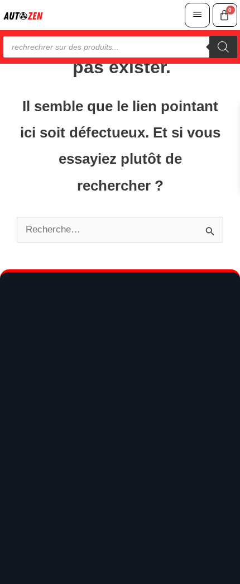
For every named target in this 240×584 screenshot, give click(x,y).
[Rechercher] (223, 47)
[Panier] (225, 15)
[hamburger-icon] (197, 15)
